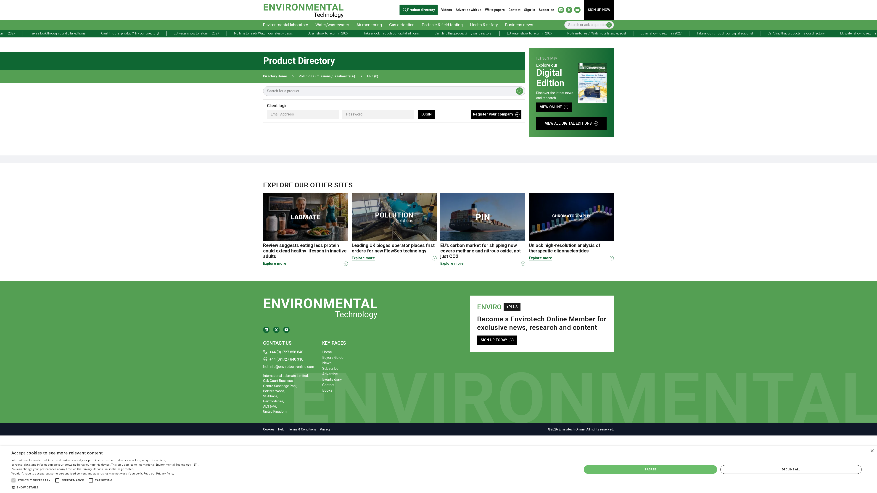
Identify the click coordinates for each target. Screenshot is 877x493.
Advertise (330, 374)
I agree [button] (650, 469)
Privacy (325, 429)
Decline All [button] (791, 469)
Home (327, 352)
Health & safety (484, 24)
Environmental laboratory (285, 24)
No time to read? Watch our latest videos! (190, 33)
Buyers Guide (332, 357)
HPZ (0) (372, 76)
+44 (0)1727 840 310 (286, 359)
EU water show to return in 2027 (124, 33)
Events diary (332, 379)
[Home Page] (303, 10)
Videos (446, 10)
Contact (514, 10)
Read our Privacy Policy (159, 473)
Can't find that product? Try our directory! (57, 33)
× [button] (872, 451)
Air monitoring (369, 24)
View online (551, 107)
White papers (495, 10)
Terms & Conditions (302, 429)
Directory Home (275, 76)
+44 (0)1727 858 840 (286, 352)
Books (327, 390)
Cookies (269, 429)
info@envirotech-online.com (291, 367)
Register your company (493, 114)
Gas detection (402, 24)
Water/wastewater (332, 24)
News (327, 363)
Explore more (274, 263)
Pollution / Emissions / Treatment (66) (327, 76)
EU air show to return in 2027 (255, 33)
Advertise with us (468, 10)
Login (426, 114)
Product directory (421, 10)
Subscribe (546, 10)
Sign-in (529, 10)
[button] (13, 480)
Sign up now (599, 10)
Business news (519, 24)
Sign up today (494, 340)
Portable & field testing (442, 24)
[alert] (438, 469)
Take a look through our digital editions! (319, 33)
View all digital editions (568, 123)
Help (281, 429)
